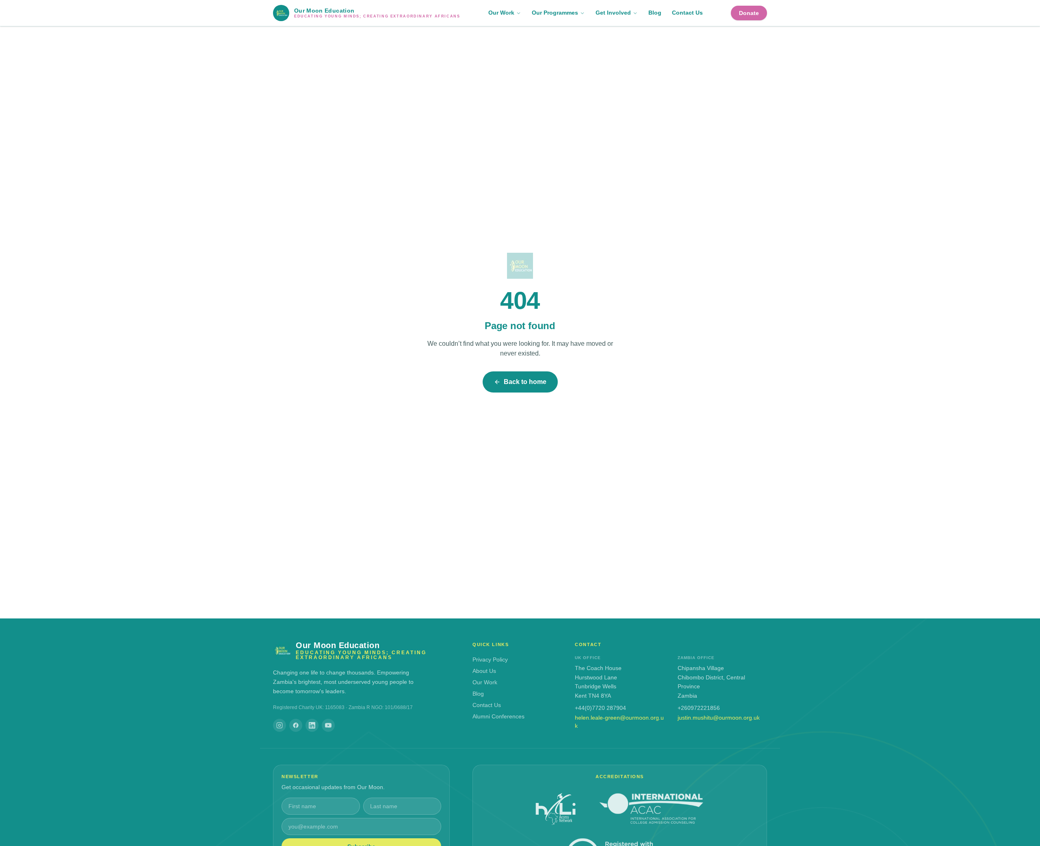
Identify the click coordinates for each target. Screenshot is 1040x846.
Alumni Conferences (498, 716)
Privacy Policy (490, 659)
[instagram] (279, 725)
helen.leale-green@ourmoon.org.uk (619, 721)
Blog (654, 13)
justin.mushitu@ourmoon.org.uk (719, 717)
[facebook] (295, 725)
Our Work (501, 13)
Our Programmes (555, 13)
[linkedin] (312, 725)
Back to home (525, 381)
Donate (749, 13)
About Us (484, 671)
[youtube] (328, 725)
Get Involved (613, 13)
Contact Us (687, 13)
